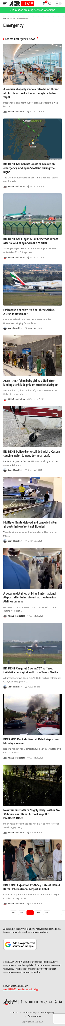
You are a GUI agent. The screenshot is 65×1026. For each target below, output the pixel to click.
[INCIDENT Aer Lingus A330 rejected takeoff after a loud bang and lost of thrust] (32, 214)
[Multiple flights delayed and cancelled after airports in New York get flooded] (32, 497)
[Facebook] (21, 1002)
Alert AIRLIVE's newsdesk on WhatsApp (20, 989)
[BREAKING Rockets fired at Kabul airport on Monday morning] (32, 714)
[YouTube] (30, 1002)
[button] (6, 3)
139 (46, 913)
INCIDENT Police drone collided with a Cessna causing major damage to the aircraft (31, 453)
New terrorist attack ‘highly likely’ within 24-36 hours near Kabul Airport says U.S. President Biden (31, 814)
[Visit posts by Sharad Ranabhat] (5, 328)
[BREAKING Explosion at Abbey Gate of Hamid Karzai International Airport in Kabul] (32, 860)
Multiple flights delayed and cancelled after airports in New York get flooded (30, 524)
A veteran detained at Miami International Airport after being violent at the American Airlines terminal (30, 597)
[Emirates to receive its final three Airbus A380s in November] (32, 285)
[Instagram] (41, 1002)
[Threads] (55, 1002)
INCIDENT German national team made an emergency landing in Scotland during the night (29, 168)
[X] (25, 1002)
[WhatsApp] (50, 1002)
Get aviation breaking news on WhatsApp (32, 9)
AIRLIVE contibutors (16, 111)
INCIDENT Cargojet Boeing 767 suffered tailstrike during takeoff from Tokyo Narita (30, 670)
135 (13, 913)
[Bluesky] (60, 1002)
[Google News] (36, 1002)
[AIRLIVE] (21, 3)
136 (21, 913)
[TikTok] (46, 1002)
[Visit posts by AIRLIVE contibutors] (5, 111)
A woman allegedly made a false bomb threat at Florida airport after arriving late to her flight (31, 93)
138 (38, 913)
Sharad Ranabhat (15, 328)
